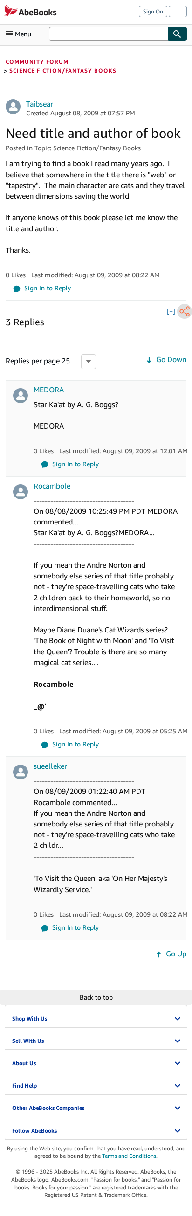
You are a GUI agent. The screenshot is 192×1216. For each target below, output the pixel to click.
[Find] (177, 34)
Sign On (153, 11)
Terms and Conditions (129, 1155)
